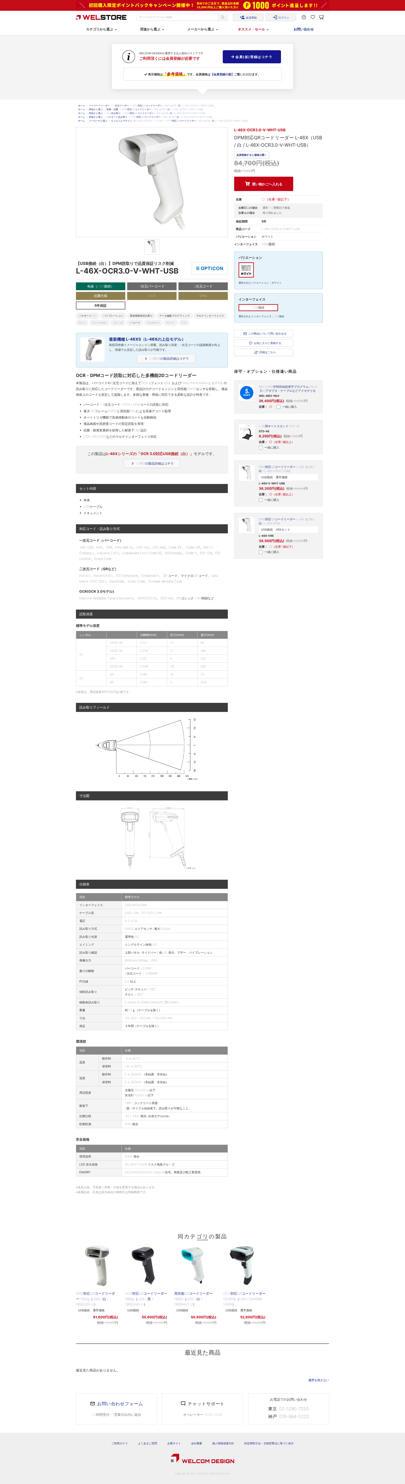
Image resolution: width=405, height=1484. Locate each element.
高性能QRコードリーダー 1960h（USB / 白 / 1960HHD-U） (193, 1298)
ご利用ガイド (119, 1443)
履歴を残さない (318, 1380)
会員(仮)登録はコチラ (253, 57)
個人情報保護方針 (223, 1443)
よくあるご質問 (147, 1443)
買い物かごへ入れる (267, 184)
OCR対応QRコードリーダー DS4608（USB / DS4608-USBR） (244, 1298)
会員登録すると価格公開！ (251, 154)
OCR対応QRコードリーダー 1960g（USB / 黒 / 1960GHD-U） (146, 1298)
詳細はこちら (267, 352)
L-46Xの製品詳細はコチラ (152, 463)
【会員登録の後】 (222, 74)
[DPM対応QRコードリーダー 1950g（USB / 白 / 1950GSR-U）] (97, 1265)
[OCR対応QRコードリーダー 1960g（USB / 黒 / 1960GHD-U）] (146, 1265)
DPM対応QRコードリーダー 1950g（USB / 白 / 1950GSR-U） (95, 1298)
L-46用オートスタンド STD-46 (279, 426)
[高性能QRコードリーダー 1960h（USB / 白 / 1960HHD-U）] (195, 1265)
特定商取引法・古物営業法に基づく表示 (269, 1443)
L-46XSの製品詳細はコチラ (166, 358)
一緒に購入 (289, 406)
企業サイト (174, 1443)
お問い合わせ (304, 29)
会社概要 (196, 1443)
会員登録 (248, 17)
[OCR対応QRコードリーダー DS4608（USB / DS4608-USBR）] (244, 1265)
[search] (223, 17)
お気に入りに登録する (267, 343)
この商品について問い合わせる (267, 333)
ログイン (280, 17)
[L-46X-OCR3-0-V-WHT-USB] (151, 247)
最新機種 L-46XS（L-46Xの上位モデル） (147, 339)
